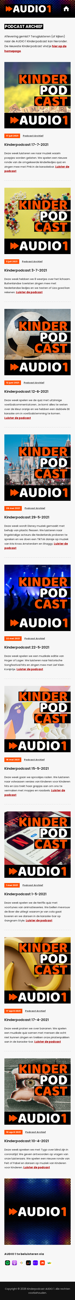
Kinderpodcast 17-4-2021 (26, 1019)
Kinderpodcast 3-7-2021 (25, 270)
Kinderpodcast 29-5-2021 (26, 517)
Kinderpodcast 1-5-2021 (25, 894)
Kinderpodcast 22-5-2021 (26, 647)
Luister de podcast (29, 292)
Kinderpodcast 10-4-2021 (26, 1140)
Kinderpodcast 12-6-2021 (26, 391)
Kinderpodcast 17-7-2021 (26, 144)
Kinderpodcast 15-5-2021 (26, 768)
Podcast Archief (33, 135)
